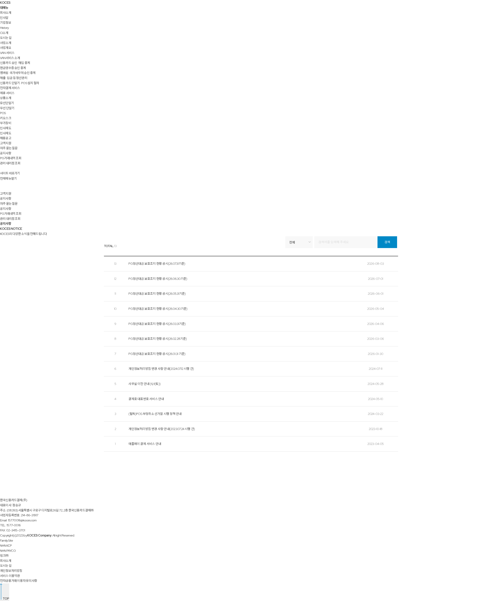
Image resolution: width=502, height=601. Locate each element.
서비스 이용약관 (10, 576)
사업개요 (5, 48)
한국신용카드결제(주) (13, 500)
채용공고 (5, 138)
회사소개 (5, 13)
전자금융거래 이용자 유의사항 (18, 581)
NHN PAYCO (8, 551)
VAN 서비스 (7, 53)
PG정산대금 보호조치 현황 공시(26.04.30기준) (157, 309)
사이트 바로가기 (10, 173)
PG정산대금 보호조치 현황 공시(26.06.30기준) (157, 279)
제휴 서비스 (7, 93)
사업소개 (5, 43)
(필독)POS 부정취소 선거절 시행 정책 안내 (154, 414)
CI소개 (4, 33)
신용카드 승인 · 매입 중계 (15, 63)
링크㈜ (4, 556)
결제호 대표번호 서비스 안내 (146, 399)
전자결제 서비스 (10, 88)
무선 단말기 (7, 108)
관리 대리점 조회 (10, 163)
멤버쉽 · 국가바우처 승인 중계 (17, 73)
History (4, 28)
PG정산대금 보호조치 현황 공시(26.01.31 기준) (156, 354)
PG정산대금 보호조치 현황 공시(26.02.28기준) (157, 339)
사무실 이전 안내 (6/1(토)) (144, 384)
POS (3, 113)
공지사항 (5, 153)
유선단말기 (7, 103)
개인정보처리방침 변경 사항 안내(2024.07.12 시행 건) (161, 369)
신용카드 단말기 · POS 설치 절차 (19, 83)
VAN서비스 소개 (10, 58)
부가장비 (5, 123)
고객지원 (5, 143)
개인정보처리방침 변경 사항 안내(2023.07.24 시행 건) (161, 429)
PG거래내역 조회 (10, 158)
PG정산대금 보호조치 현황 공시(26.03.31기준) (157, 324)
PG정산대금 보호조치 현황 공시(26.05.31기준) (157, 294)
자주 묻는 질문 (9, 148)
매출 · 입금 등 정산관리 (13, 78)
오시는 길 (6, 38)
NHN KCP (6, 546)
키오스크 (5, 118)
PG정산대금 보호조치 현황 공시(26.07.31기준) (156, 264)
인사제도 (5, 128)
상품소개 (5, 98)
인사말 (4, 18)
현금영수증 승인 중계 (13, 68)
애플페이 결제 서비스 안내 (144, 444)
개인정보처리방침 (11, 571)
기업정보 (5, 23)
